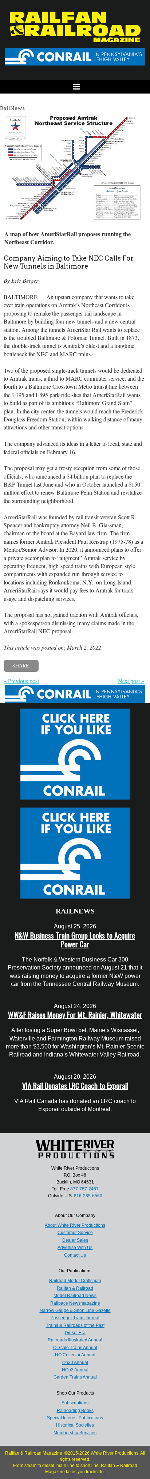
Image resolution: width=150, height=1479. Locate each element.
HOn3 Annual (75, 1369)
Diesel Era (75, 1332)
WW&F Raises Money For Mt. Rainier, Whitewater (75, 1014)
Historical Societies (75, 1425)
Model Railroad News (75, 1295)
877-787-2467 (84, 1188)
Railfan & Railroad (75, 1288)
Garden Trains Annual (75, 1377)
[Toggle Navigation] (75, 87)
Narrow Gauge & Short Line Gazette (75, 1310)
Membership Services (75, 1432)
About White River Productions (75, 1225)
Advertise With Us (75, 1247)
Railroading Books (75, 1410)
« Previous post (21, 681)
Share (20, 665)
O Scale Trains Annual (75, 1347)
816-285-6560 (88, 1195)
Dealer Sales (75, 1240)
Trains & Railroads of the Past (75, 1325)
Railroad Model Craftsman (75, 1280)
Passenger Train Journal (75, 1317)
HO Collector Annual (75, 1354)
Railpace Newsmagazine (75, 1303)
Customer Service (75, 1232)
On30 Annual (75, 1362)
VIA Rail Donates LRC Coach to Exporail (75, 1085)
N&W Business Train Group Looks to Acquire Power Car (75, 939)
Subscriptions (75, 1402)
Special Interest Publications (75, 1417)
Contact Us (75, 1255)
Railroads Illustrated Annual (75, 1340)
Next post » (131, 681)
